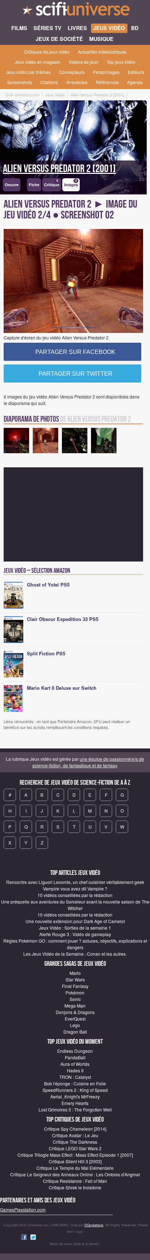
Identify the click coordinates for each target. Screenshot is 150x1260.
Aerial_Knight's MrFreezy (75, 1096)
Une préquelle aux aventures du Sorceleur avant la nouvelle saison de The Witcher (75, 904)
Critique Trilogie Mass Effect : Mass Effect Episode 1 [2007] (75, 1155)
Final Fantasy (75, 986)
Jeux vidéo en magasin (37, 62)
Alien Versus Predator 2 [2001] (59, 168)
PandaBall (75, 1057)
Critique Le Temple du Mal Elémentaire (75, 1168)
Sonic (75, 999)
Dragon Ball (75, 1032)
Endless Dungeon (75, 1051)
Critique (51, 183)
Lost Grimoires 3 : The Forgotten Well (75, 1109)
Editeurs (136, 72)
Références (107, 82)
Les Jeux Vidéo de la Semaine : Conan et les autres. (75, 954)
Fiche (34, 184)
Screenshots (19, 82)
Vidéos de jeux (83, 62)
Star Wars (75, 979)
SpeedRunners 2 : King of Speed (75, 1090)
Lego (75, 1025)
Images (71, 183)
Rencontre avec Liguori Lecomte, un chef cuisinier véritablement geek (75, 882)
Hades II (75, 1070)
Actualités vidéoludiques (102, 52)
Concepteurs (71, 72)
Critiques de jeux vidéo (47, 52)
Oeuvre (12, 184)
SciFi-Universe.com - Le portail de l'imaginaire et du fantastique (75, 11)
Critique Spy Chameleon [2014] (75, 1129)
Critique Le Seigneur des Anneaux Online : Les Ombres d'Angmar (75, 1174)
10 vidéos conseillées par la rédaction (75, 895)
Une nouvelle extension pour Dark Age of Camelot (75, 921)
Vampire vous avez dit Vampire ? (75, 888)
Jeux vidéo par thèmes (28, 72)
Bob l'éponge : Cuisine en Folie (75, 1083)
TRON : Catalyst (75, 1077)
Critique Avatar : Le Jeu (75, 1135)
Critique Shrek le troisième (75, 1187)
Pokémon (75, 992)
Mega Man (75, 1005)
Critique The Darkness (75, 1142)
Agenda (135, 82)
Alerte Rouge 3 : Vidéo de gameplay (75, 934)
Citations (49, 82)
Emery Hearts (75, 1103)
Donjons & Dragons (75, 1012)
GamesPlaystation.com (23, 1209)
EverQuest (75, 1018)
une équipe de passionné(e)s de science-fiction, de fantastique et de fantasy (88, 762)
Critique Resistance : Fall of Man (75, 1181)
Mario (75, 973)
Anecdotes (76, 82)
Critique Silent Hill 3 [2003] (75, 1161)
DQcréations (93, 1225)
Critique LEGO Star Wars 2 (75, 1148)
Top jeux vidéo (121, 62)
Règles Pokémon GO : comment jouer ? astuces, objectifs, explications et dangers (75, 944)
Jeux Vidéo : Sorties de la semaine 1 (75, 928)
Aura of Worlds (75, 1064)
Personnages (106, 72)
